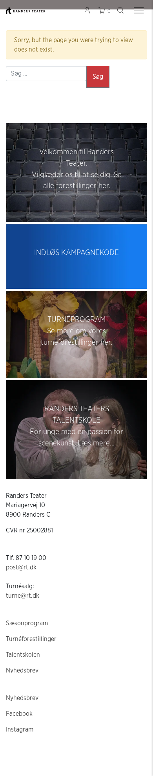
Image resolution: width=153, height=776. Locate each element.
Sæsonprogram (27, 623)
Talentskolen (23, 655)
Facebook (19, 714)
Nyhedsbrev (22, 670)
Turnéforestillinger (31, 639)
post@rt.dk (21, 567)
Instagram (19, 729)
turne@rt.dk (22, 596)
